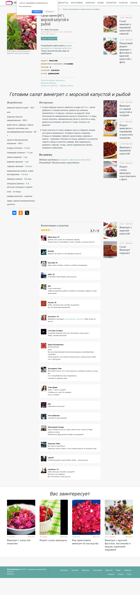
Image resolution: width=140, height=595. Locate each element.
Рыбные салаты (66, 85)
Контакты (10, 574)
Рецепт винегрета (49, 38)
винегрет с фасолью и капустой (74, 159)
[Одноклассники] (21, 213)
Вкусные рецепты (48, 83)
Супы (129, 574)
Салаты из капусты (49, 85)
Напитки (111, 3)
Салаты (123, 3)
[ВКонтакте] (14, 213)
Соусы (133, 3)
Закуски (90, 3)
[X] (27, 213)
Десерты (63, 3)
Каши (101, 3)
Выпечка (64, 570)
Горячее (74, 570)
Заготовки (77, 3)
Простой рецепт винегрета (53, 80)
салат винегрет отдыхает (73, 319)
